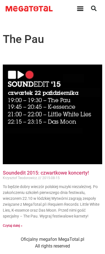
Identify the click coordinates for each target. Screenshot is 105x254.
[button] (80, 8)
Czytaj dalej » (12, 226)
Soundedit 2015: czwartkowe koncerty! (46, 173)
